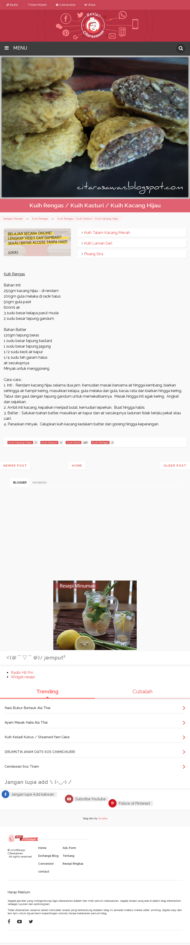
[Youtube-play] (19, 922)
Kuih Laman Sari (98, 243)
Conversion (67, 4)
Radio (13, 4)
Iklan (91, 4)
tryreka (102, 818)
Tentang (68, 855)
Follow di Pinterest (134, 803)
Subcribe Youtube (90, 799)
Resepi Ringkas (73, 863)
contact (43, 871)
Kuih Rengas (40, 218)
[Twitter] (31, 922)
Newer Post (15, 465)
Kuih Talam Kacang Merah (107, 232)
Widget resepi (23, 677)
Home (77, 465)
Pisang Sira (93, 253)
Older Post (175, 465)
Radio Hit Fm (22, 672)
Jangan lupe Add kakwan (32, 794)
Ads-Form (69, 848)
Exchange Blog (48, 855)
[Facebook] (9, 922)
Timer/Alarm (37, 4)
